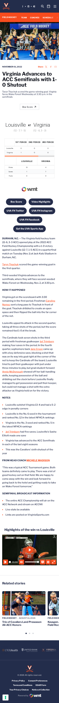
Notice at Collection (41, 690)
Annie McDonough (12, 371)
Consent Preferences (37, 681)
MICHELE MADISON (38, 460)
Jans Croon (37, 349)
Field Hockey (9, 618)
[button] (26, 633)
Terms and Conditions (22, 685)
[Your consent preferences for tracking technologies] (5, 697)
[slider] (10, 561)
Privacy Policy (18, 681)
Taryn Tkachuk (10, 264)
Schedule (48, 17)
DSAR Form (41, 685)
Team (24, 17)
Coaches (34, 17)
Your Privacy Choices (19, 690)
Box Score (27, 107)
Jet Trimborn (47, 341)
